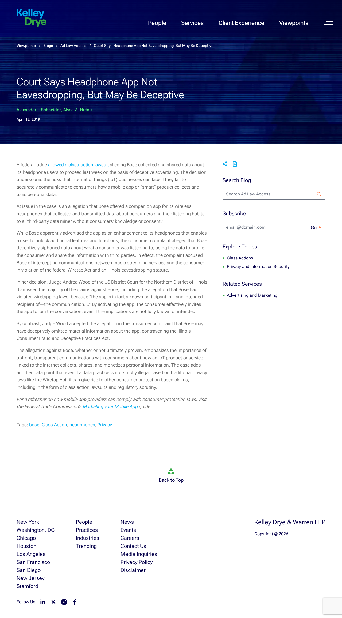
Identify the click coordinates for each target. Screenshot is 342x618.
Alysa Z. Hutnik (77, 109)
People (157, 23)
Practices (87, 530)
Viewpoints (293, 23)
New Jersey (30, 578)
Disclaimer (133, 570)
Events (128, 530)
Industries (87, 538)
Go (314, 227)
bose (34, 424)
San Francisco (33, 562)
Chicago (26, 538)
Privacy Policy (137, 562)
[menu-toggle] (329, 21)
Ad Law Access (73, 45)
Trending (86, 546)
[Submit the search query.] (319, 194)
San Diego (29, 570)
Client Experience (241, 23)
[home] (31, 18)
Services (192, 23)
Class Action (54, 424)
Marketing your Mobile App (110, 406)
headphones (82, 424)
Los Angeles (31, 554)
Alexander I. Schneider (39, 109)
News (127, 522)
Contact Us (133, 546)
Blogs (48, 45)
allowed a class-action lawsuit (78, 164)
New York (28, 522)
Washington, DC (36, 530)
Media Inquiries (139, 554)
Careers (130, 538)
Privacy (105, 424)
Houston (26, 546)
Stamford (27, 586)
